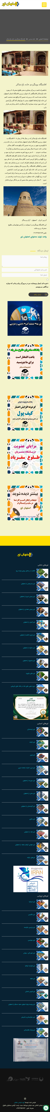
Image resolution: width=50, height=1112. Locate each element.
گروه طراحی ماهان (19, 1102)
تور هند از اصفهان (29, 832)
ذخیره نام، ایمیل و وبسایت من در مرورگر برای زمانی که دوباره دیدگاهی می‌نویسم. (27, 285)
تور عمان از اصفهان (29, 793)
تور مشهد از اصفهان (29, 648)
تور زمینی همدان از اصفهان (26, 609)
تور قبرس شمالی (30, 991)
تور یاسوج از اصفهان (29, 660)
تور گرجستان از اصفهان (28, 806)
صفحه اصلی (43, 39)
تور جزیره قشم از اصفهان (27, 635)
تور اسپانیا (32, 902)
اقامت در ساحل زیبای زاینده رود (25, 571)
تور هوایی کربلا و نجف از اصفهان (25, 845)
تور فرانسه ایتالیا (30, 966)
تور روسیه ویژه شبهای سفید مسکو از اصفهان (21, 1004)
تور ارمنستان (31, 729)
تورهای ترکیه (31, 857)
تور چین (32, 755)
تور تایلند (32, 742)
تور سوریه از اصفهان (29, 780)
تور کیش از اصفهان (29, 622)
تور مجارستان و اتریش (28, 1017)
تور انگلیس (31, 914)
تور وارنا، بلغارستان (29, 1030)
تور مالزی (32, 819)
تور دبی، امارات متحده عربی (26, 768)
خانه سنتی (32, 39)
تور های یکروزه (30, 673)
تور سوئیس (31, 940)
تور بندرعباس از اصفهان (28, 584)
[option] (41, 1079)
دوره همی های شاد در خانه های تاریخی (23, 686)
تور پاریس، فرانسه (29, 927)
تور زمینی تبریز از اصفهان (27, 596)
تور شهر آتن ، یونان (29, 953)
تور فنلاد (32, 979)
